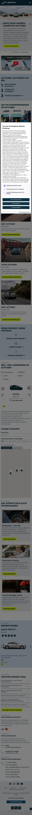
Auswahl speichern (16, 203)
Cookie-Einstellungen (16, 207)
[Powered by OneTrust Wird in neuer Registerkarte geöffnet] (24, 213)
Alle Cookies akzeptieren (16, 199)
